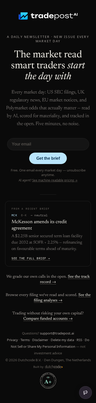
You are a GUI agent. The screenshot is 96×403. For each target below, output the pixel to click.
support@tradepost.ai (57, 333)
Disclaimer (40, 340)
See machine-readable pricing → (55, 180)
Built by (38, 367)
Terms (25, 340)
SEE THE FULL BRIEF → (31, 258)
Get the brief (48, 158)
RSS (79, 340)
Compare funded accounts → (48, 319)
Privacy (12, 340)
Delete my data (62, 340)
